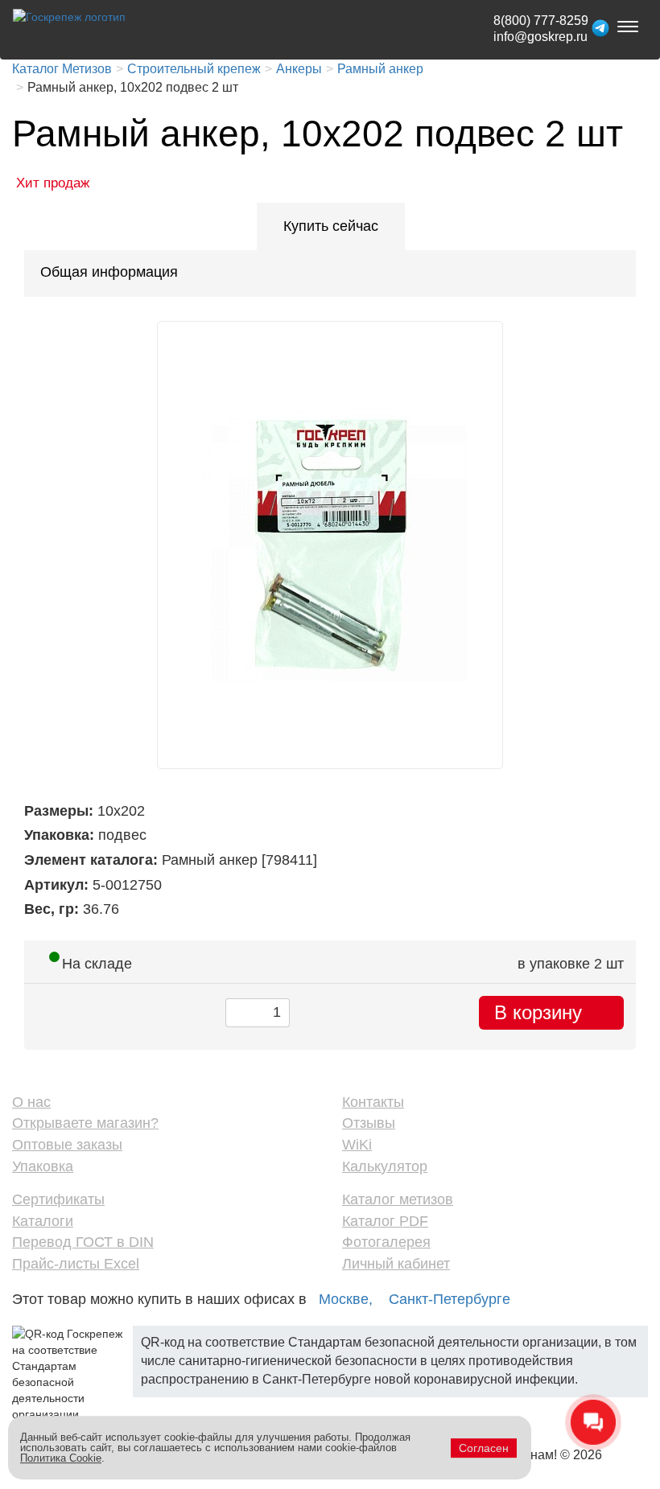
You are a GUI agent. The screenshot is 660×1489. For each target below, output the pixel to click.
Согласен (484, 1448)
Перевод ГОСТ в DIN (83, 1242)
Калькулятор (384, 1166)
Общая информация (109, 272)
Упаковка (42, 1166)
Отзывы (368, 1123)
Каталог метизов (397, 1199)
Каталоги (42, 1221)
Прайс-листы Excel (75, 1264)
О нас (31, 1102)
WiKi (357, 1145)
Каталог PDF (385, 1221)
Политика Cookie (60, 1458)
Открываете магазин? (85, 1123)
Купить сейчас (330, 226)
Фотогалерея (386, 1242)
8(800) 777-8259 (540, 20)
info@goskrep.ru (540, 36)
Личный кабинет (396, 1264)
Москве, (346, 1299)
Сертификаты (58, 1199)
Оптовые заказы (67, 1145)
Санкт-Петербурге (449, 1299)
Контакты (373, 1102)
